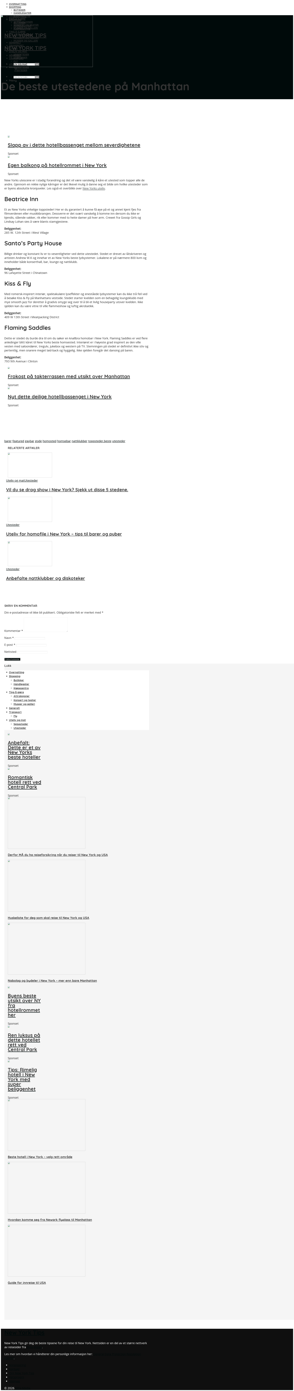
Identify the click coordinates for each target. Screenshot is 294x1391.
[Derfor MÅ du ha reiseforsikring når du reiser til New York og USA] (46, 848)
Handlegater (22, 12)
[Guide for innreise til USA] (46, 1275)
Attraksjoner (22, 696)
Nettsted (10, 652)
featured (18, 441)
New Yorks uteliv (94, 188)
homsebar (64, 441)
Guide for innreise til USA (27, 1283)
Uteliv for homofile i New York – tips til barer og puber (64, 534)
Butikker (19, 9)
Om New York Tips (21, 1373)
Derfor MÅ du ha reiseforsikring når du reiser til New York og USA (58, 855)
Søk (37, 77)
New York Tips (24, 1332)
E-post (9, 645)
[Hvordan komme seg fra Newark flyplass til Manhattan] (46, 1213)
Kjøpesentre (21, 688)
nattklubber (79, 441)
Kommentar (13, 631)
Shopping (15, 6)
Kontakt (14, 1369)
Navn (9, 638)
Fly (15, 716)
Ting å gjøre (16, 692)
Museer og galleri (24, 704)
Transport (15, 712)
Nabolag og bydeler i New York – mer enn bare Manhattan (52, 980)
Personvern (16, 1377)
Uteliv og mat (15, 480)
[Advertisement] (73, 115)
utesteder (118, 441)
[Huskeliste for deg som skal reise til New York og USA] (46, 910)
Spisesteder (21, 724)
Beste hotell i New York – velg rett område (40, 1157)
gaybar (29, 441)
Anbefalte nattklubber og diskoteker (45, 578)
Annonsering (17, 1365)
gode (38, 441)
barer (8, 441)
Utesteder (20, 70)
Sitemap (14, 1381)
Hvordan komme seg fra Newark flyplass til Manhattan (50, 1220)
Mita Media (34, 1347)
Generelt (14, 708)
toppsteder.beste (99, 441)
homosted (49, 441)
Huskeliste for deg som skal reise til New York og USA (48, 918)
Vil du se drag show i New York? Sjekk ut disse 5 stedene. (67, 489)
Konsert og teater (25, 700)
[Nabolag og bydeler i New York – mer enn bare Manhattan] (46, 973)
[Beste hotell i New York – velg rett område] (46, 1150)
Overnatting (17, 3)
